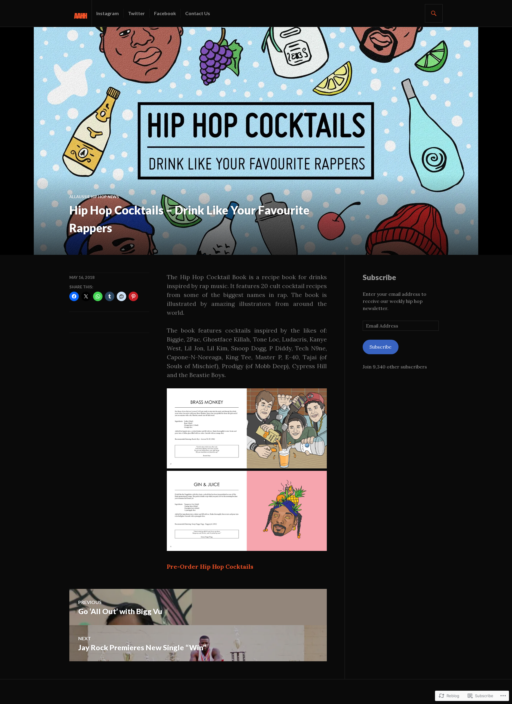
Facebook (165, 13)
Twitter (136, 13)
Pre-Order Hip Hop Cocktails (210, 566)
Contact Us (197, 13)
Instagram (107, 13)
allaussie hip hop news (94, 196)
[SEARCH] (434, 13)
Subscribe (379, 277)
